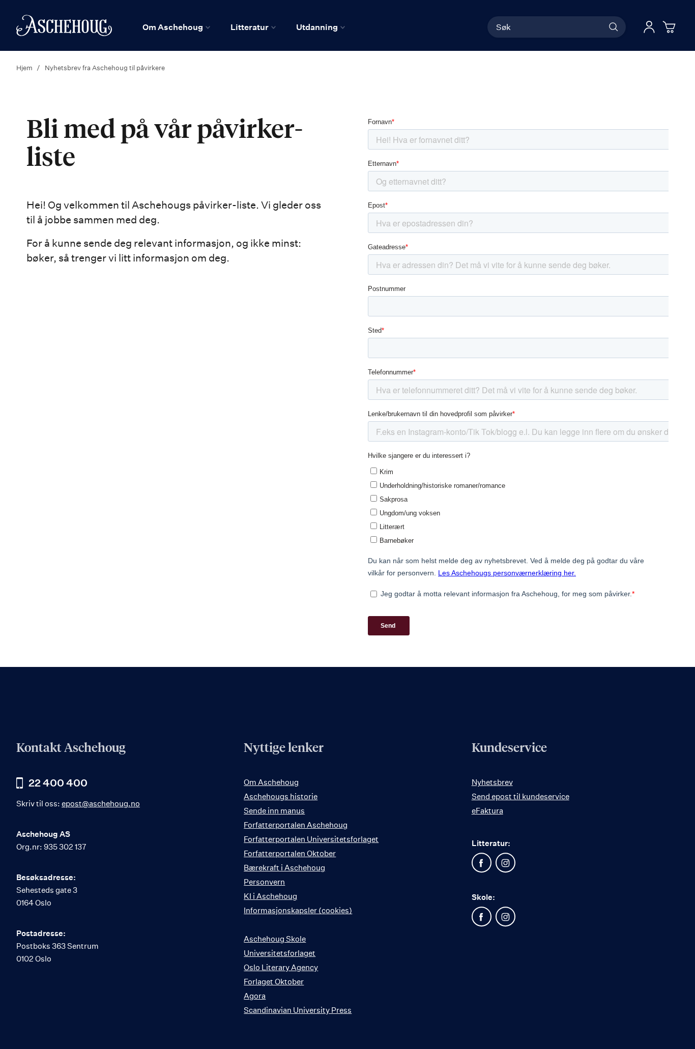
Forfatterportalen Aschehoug (295, 825)
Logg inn (649, 27)
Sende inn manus (274, 810)
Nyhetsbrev (492, 782)
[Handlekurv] (670, 27)
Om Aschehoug (271, 782)
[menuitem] (176, 27)
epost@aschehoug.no (101, 803)
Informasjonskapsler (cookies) (298, 910)
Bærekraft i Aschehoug (284, 867)
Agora (255, 996)
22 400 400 (58, 782)
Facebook (482, 863)
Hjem (25, 68)
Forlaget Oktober (274, 981)
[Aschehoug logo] (64, 25)
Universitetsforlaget (279, 953)
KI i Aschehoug (270, 896)
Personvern (264, 882)
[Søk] (613, 27)
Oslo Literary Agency (281, 967)
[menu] (243, 27)
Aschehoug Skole (275, 939)
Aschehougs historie (280, 796)
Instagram (506, 863)
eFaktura (487, 810)
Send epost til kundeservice (520, 796)
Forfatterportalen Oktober (290, 853)
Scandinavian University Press (298, 1010)
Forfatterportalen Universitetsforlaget (311, 839)
